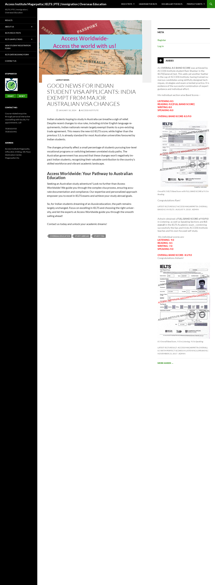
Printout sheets (194, 4)
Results (8, 20)
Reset (22, 96)
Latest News (62, 80)
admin (195, 209)
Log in (161, 46)
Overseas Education (60, 236)
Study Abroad (82, 236)
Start (11, 96)
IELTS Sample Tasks (13, 39)
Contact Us (10, 61)
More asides (166, 363)
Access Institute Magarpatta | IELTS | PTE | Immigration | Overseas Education (55, 4)
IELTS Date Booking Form (17, 54)
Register (162, 40)
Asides (170, 60)
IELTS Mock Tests (13, 33)
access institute (90, 110)
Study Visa (99, 236)
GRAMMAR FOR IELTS (148, 4)
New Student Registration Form (18, 46)
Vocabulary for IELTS (171, 4)
